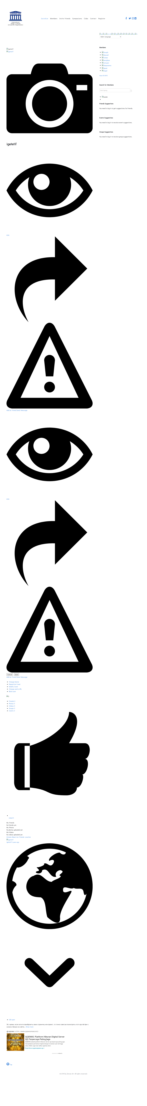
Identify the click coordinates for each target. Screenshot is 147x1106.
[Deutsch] (116, 34)
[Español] (133, 34)
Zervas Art (70, 1074)
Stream (9, 837)
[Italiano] (124, 34)
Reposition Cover (14, 684)
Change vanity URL (15, 689)
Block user (12, 691)
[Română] (127, 34)
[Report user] (49, 408)
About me (15, 837)
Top (10, 1064)
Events (12, 711)
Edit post (12, 1020)
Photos (12, 703)
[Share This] (49, 321)
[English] (101, 34)
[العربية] (104, 34)
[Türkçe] (136, 34)
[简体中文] (108, 34)
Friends (12, 701)
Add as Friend (11, 410)
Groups (12, 708)
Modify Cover (13, 687)
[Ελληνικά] (119, 34)
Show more (29, 1027)
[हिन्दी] (121, 34)
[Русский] (130, 34)
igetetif (9, 842)
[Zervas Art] (16, 18)
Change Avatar (14, 682)
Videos (12, 706)
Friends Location (25, 837)
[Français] (112, 34)
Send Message (22, 410)
